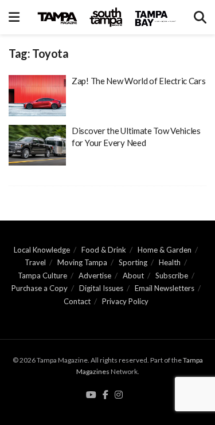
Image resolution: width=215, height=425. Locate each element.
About (133, 275)
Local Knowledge (42, 249)
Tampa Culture (42, 275)
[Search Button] (200, 17)
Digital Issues (101, 288)
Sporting (133, 262)
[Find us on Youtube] (91, 395)
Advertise (95, 275)
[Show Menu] (14, 17)
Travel (35, 262)
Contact (77, 301)
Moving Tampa (82, 262)
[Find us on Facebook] (105, 395)
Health (170, 262)
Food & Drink (103, 249)
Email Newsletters (164, 288)
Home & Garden (164, 249)
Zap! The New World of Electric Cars (139, 81)
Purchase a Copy (39, 288)
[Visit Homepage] (106, 17)
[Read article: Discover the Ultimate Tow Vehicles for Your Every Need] (37, 145)
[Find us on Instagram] (119, 395)
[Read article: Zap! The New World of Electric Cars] (37, 95)
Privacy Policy (125, 301)
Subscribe (171, 275)
